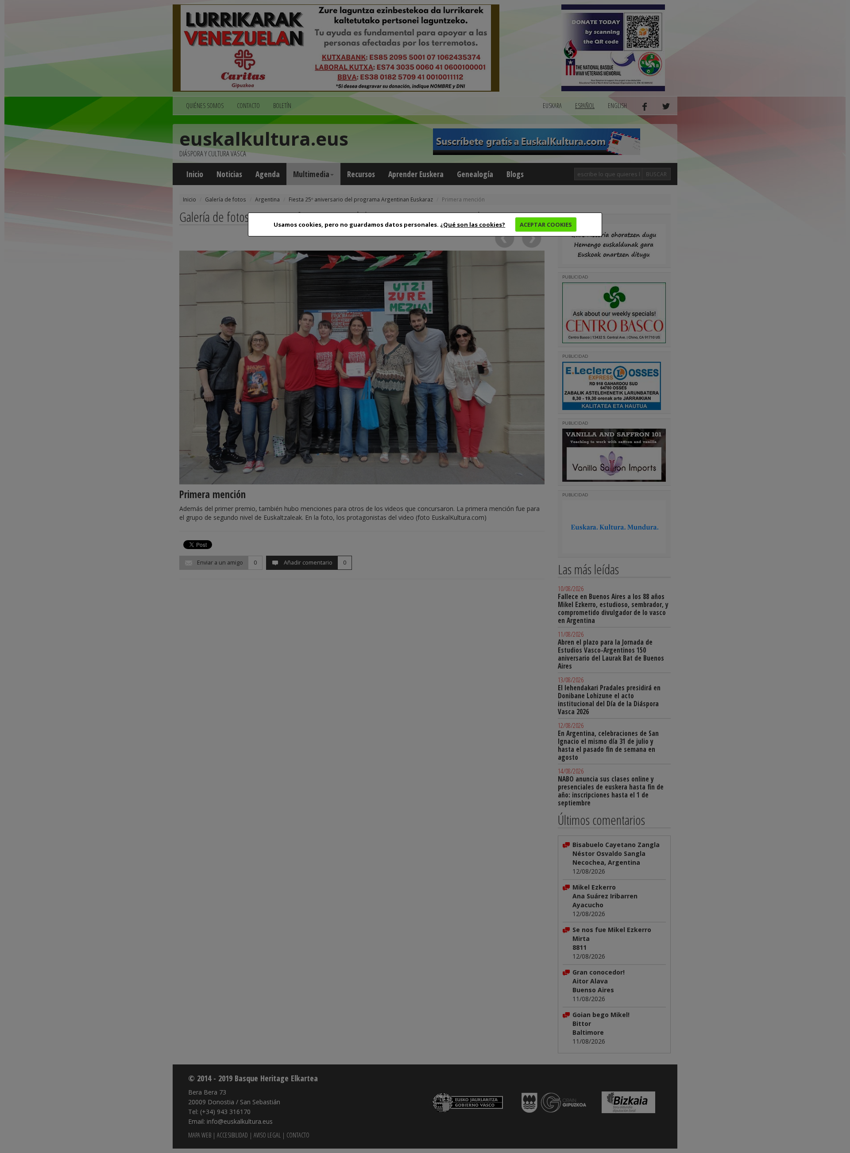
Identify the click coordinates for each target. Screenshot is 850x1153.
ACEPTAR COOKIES (546, 224)
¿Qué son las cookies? (472, 224)
